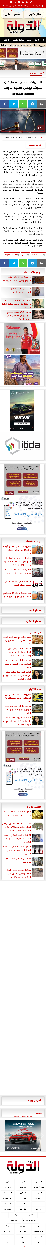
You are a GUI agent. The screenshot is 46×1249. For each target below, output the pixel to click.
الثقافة (38, 1203)
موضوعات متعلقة (32, 272)
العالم (38, 1209)
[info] (15, 2)
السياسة (38, 1192)
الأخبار (36, 40)
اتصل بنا (23, 1236)
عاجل (29, 40)
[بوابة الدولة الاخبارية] (23, 1135)
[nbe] (23, 64)
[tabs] (11, 2)
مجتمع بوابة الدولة (30, 1220)
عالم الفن (14, 1220)
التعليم (30, 1214)
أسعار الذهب (34, 621)
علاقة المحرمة (11, 255)
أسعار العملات (33, 610)
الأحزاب (23, 1209)
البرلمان (8, 1187)
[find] (19, 2)
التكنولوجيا (7, 1198)
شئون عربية (23, 1225)
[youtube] (27, 2)
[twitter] (31, 2)
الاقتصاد (38, 1198)
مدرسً (24, 255)
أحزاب (38, 1225)
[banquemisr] (23, 53)
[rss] (23, 2)
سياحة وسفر (38, 1231)
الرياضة (6, 40)
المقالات (8, 1203)
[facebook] (35, 2)
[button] (3, 1135)
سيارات (8, 1225)
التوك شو (15, 1214)
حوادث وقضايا (18, 40)
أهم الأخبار (35, 689)
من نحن (23, 1231)
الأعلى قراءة (34, 806)
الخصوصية (38, 1236)
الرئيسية (38, 1181)
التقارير (23, 1192)
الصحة (23, 1203)
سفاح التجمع (37, 255)
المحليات (7, 1209)
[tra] (23, 780)
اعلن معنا (7, 1231)
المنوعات (23, 1198)
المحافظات (8, 1192)
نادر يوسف (33, 145)
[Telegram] (32, 104)
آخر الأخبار (36, 632)
